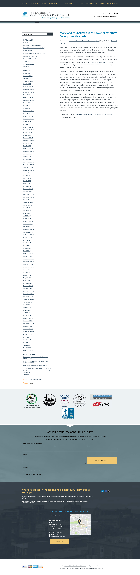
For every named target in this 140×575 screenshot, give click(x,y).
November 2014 (27, 261)
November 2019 (27, 140)
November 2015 (27, 229)
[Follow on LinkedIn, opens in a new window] (102, 491)
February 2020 (27, 138)
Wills (24, 66)
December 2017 (27, 162)
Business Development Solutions (88, 568)
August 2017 (26, 173)
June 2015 (26, 242)
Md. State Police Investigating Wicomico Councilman (94, 115)
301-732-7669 (110, 13)
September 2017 (28, 170)
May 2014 (26, 278)
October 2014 (27, 264)
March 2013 (26, 315)
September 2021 (28, 121)
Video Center (70, 3)
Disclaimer (26, 467)
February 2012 (27, 350)
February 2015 (27, 253)
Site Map (69, 568)
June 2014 (26, 275)
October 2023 (27, 103)
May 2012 (26, 342)
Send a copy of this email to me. (33, 474)
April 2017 (26, 183)
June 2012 (26, 339)
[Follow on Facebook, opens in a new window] (106, 491)
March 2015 (26, 251)
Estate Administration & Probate (32, 48)
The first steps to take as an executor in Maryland (37, 368)
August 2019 (26, 143)
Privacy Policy (75, 568)
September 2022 (28, 111)
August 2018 (26, 154)
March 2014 (26, 283)
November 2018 (27, 151)
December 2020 (27, 129)
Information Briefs (95, 3)
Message (25, 454)
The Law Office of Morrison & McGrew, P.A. (84, 41)
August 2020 (26, 132)
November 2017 (27, 164)
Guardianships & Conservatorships (32, 53)
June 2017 (26, 178)
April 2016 (26, 216)
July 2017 (26, 175)
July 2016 (26, 208)
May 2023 (26, 105)
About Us (34, 3)
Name (24, 446)
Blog (81, 3)
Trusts (25, 61)
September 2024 (28, 92)
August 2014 (26, 269)
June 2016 (26, 210)
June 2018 (26, 156)
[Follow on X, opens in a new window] (109, 491)
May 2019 (26, 146)
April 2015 (26, 248)
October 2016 (27, 199)
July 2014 (26, 272)
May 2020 (26, 135)
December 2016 (27, 194)
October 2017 (27, 167)
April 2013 (26, 313)
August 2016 (26, 205)
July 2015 (26, 240)
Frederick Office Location (57, 536)
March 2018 (26, 159)
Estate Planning (27, 50)
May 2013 (26, 310)
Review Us (59, 542)
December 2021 (27, 119)
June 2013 (26, 307)
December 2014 (27, 259)
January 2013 (27, 321)
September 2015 (28, 234)
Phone (88, 446)
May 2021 (26, 124)
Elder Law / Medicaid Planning (31, 45)
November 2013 (27, 294)
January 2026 (27, 76)
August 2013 (26, 302)
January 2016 (27, 224)
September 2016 (28, 202)
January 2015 (27, 256)
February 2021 (27, 127)
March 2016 (26, 218)
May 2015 (26, 245)
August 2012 (26, 334)
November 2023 (27, 100)
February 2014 (27, 286)
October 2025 (27, 78)
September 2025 (28, 81)
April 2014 (26, 280)
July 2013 (26, 304)
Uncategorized (27, 64)
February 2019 (27, 148)
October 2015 (27, 232)
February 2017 (27, 189)
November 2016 (27, 197)
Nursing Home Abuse (29, 56)
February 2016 (27, 221)
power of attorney (98, 62)
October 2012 (27, 329)
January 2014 (27, 288)
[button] (138, 563)
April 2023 (26, 108)
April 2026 (26, 73)
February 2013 (27, 318)
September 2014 (28, 267)
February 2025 (27, 86)
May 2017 (26, 181)
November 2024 (27, 89)
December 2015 (27, 226)
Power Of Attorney (28, 58)
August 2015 (26, 237)
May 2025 (26, 84)
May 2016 (26, 213)
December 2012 (27, 323)
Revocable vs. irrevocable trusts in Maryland (35, 365)
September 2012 (28, 331)
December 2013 (27, 291)
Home (24, 3)
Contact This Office (56, 532)
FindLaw (101, 568)
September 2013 (28, 299)
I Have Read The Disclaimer (32, 471)
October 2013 (27, 296)
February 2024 (27, 97)
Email (55, 446)
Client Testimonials (51, 3)
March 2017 (26, 186)
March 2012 (26, 347)
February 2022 (27, 116)
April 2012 (26, 345)
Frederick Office (54, 534)
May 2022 (26, 113)
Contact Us (112, 3)
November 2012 (27, 326)
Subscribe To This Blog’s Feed (33, 379)
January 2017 (27, 191)
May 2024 (26, 94)
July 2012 (26, 337)
